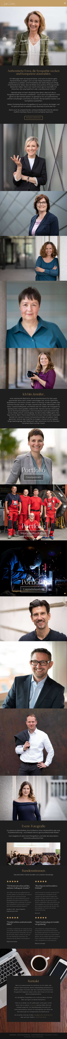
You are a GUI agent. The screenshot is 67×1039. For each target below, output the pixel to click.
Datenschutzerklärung (23, 1035)
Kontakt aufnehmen (33, 118)
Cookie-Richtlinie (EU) (37, 1035)
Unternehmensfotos (33, 589)
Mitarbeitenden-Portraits (33, 533)
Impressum (12, 1035)
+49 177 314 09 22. (41, 1017)
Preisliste (33, 1005)
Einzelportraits (33, 477)
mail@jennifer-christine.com (43, 1015)
